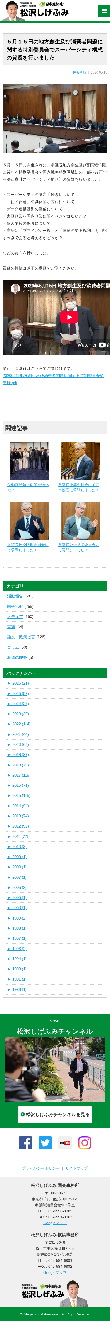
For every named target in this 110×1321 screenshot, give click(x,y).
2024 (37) (18, 703)
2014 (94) (18, 806)
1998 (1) (17, 928)
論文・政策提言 (21, 637)
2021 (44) (18, 734)
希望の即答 (17, 657)
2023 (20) (18, 714)
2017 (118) (18, 775)
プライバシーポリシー (41, 1168)
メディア (15, 616)
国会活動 (79, 72)
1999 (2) (17, 918)
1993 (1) (17, 969)
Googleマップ (55, 1223)
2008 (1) (17, 867)
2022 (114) (18, 724)
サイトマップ (76, 1168)
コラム (13, 647)
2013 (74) (18, 816)
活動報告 (15, 596)
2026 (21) (18, 683)
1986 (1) (17, 989)
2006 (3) (17, 887)
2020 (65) (18, 744)
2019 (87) (18, 754)
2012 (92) (18, 826)
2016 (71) (18, 785)
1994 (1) (17, 959)
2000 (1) (17, 907)
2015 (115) (18, 795)
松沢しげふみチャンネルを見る (58, 1114)
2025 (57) (18, 693)
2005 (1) (17, 897)
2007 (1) (17, 877)
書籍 (11, 626)
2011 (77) (17, 836)
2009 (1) (17, 856)
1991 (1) (17, 979)
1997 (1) (17, 938)
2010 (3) (17, 846)
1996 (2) (17, 948)
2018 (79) (18, 765)
